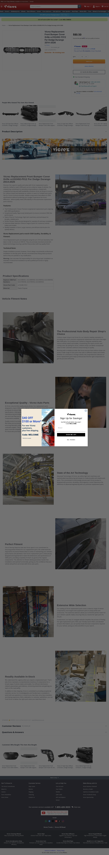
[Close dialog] (86, 411)
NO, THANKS (71, 439)
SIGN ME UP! (71, 434)
